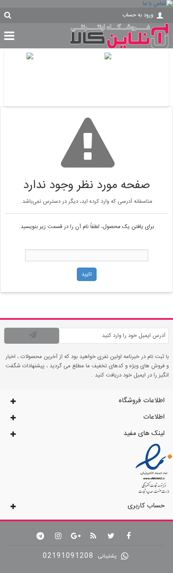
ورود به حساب (137, 15)
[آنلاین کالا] (119, 47)
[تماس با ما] (86, 4)
